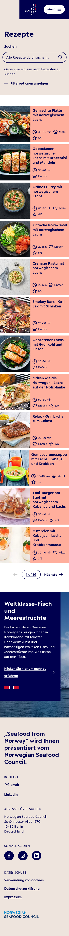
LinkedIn (11, 794)
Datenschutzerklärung (22, 888)
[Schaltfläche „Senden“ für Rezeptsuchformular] (60, 57)
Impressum (13, 897)
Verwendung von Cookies (24, 880)
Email (15, 785)
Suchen (10, 46)
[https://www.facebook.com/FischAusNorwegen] (9, 855)
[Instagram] (23, 855)
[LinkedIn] (36, 855)
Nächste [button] (50, 574)
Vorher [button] (15, 574)
